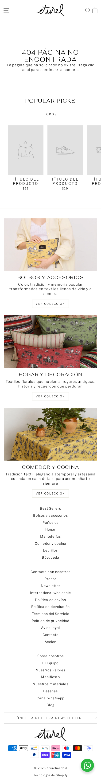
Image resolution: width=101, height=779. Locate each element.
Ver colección (50, 493)
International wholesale (50, 593)
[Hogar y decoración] (50, 341)
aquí (26, 70)
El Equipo (50, 663)
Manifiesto (50, 677)
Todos (50, 114)
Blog (50, 705)
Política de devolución (50, 607)
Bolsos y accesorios (50, 515)
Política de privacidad (51, 621)
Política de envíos (50, 600)
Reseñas (50, 691)
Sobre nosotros (50, 656)
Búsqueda (50, 557)
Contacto (51, 635)
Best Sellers (50, 508)
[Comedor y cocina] (50, 434)
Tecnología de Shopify (50, 775)
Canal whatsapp (51, 698)
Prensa (50, 579)
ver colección (50, 303)
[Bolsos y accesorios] (50, 244)
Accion (51, 642)
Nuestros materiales (50, 684)
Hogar (50, 529)
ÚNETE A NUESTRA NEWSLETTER (49, 718)
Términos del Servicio (51, 614)
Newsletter (50, 586)
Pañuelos (51, 522)
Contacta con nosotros (50, 572)
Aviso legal (50, 628)
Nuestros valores (51, 670)
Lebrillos (50, 550)
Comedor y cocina (50, 543)
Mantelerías (50, 536)
